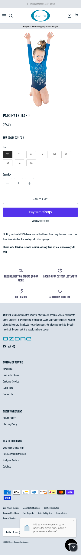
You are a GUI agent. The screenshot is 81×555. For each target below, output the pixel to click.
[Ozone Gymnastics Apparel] (40, 15)
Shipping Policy (10, 424)
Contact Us (8, 394)
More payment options (40, 220)
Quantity (7, 174)
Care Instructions (11, 375)
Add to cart (40, 199)
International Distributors (14, 453)
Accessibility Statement (31, 507)
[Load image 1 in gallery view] (40, 69)
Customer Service (11, 381)
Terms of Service (9, 518)
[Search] (12, 15)
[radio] (7, 154)
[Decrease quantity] (7, 182)
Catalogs (7, 466)
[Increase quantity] (29, 182)
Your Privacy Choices (10, 507)
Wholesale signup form (13, 447)
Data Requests (28, 513)
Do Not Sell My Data (45, 513)
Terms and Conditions (11, 513)
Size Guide (7, 368)
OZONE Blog (8, 387)
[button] (73, 547)
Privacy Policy (61, 513)
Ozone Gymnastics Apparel (19, 542)
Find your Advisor (11, 460)
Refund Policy (9, 417)
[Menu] (4, 15)
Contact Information (51, 507)
